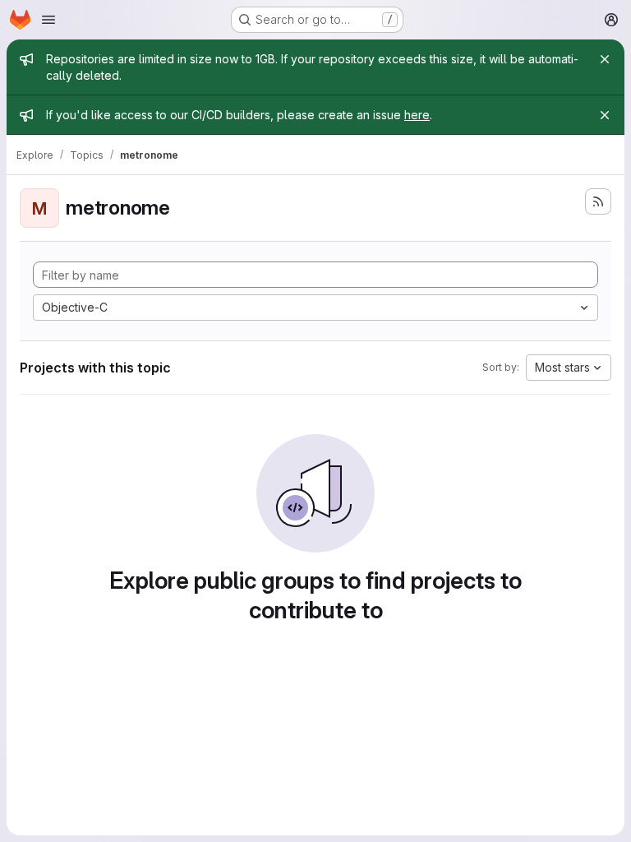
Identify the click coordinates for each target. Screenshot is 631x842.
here (417, 115)
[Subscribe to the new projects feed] (598, 201)
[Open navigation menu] (48, 20)
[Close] (605, 59)
